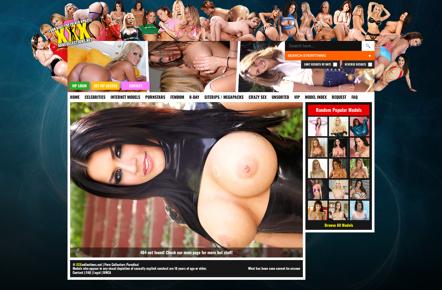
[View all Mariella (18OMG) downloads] (317, 126)
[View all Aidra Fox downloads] (338, 210)
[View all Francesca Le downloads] (338, 168)
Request (339, 97)
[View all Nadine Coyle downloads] (317, 189)
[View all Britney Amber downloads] (317, 147)
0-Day (194, 97)
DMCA (107, 272)
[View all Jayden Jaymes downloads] (359, 147)
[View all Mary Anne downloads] (317, 168)
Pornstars (155, 97)
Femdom (177, 97)
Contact (78, 272)
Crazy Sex (258, 97)
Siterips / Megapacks (224, 97)
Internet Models (125, 97)
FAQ (354, 97)
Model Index (316, 97)
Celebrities (95, 97)
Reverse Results (356, 64)
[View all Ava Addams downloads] (338, 147)
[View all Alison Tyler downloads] (359, 189)
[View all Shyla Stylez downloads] (338, 126)
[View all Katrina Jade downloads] (359, 210)
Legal (97, 272)
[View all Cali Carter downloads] (359, 168)
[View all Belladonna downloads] (317, 210)
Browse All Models (339, 225)
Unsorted (280, 97)
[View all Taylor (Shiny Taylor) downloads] (359, 126)
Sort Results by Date (318, 64)
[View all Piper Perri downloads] (338, 189)
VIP (297, 97)
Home (75, 97)
